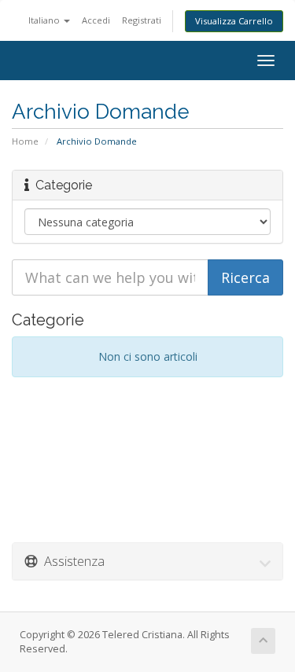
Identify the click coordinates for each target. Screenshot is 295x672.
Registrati (141, 20)
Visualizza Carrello (234, 21)
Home (25, 141)
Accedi (96, 20)
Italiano (45, 20)
